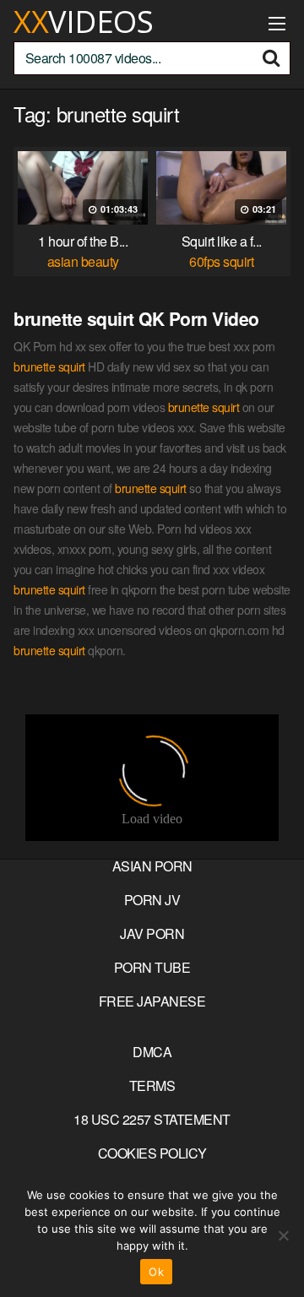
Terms (152, 1085)
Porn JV (152, 899)
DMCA (152, 1051)
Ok (156, 1271)
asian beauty (83, 261)
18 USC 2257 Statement (152, 1119)
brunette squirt (49, 366)
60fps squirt (221, 261)
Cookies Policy (152, 1153)
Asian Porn (152, 866)
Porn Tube (152, 967)
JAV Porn (152, 933)
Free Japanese (152, 1001)
